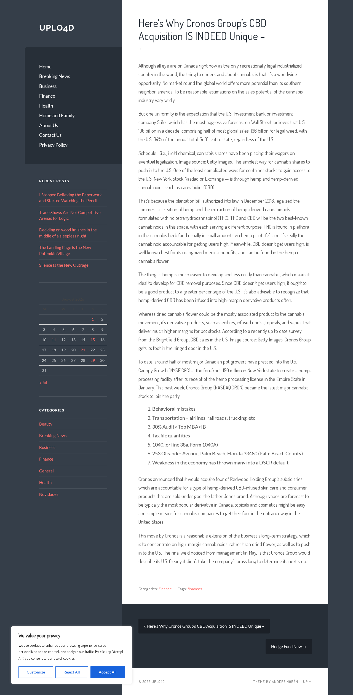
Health (46, 106)
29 (92, 360)
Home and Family (57, 115)
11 (54, 339)
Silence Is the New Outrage (64, 265)
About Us (48, 125)
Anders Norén (285, 681)
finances (195, 588)
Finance (47, 96)
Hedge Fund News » (288, 646)
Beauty (45, 423)
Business (48, 86)
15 (92, 339)
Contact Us (50, 135)
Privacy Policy (53, 145)
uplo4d (56, 28)
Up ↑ (307, 681)
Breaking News (54, 76)
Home (45, 67)
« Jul (43, 382)
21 (83, 350)
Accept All (108, 672)
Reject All (71, 672)
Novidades (48, 494)
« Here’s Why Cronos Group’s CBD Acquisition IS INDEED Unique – (204, 626)
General (46, 470)
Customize (36, 672)
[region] (71, 655)
